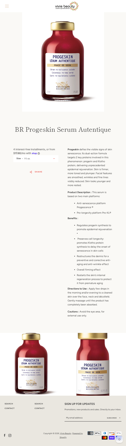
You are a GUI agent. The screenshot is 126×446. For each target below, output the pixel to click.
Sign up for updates (80, 404)
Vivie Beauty (65, 433)
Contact (10, 408)
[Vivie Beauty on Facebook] (4, 435)
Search (9, 404)
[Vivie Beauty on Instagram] (9, 435)
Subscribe (112, 418)
